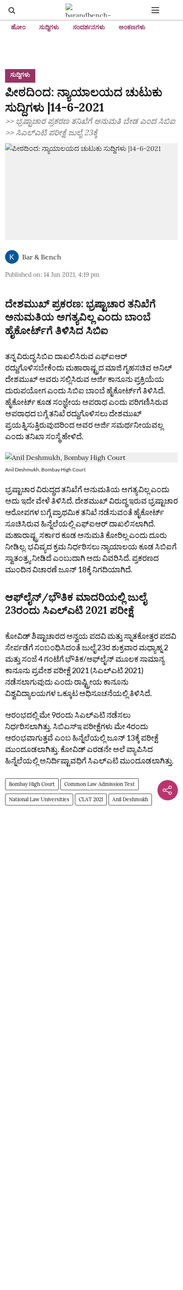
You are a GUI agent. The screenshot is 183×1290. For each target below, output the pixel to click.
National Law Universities (39, 799)
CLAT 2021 (91, 799)
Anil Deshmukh (130, 799)
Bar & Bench (41, 257)
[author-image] (12, 257)
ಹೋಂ (18, 27)
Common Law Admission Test (99, 784)
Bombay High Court (32, 784)
